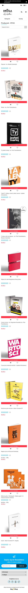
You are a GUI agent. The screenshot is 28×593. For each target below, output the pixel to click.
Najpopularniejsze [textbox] (5, 27)
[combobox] (14, 27)
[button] (25, 5)
